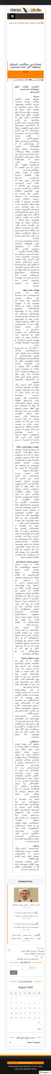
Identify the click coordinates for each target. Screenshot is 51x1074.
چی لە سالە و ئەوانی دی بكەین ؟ (26, 916)
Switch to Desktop (25, 1063)
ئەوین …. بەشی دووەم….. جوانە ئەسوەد (26, 938)
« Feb (40, 1029)
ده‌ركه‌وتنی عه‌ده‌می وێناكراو (28, 959)
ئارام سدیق (35, 80)
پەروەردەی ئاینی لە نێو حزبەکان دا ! (26, 927)
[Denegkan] (25, 12)
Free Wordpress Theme (28, 1069)
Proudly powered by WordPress (19, 1066)
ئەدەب (15, 80)
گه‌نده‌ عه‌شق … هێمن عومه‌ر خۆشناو (26, 905)
